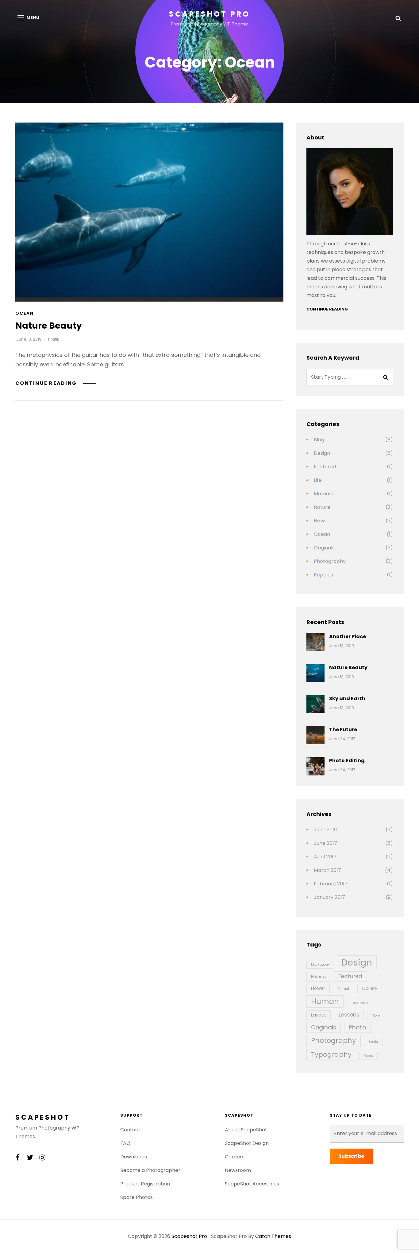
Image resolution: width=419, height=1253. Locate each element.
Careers (234, 1156)
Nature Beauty (48, 326)
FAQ (125, 1143)
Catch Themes (273, 1236)
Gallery (369, 988)
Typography (331, 1054)
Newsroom (238, 1170)
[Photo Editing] (315, 766)
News (320, 520)
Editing (318, 977)
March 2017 (327, 870)
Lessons (349, 1014)
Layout (318, 1015)
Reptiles (323, 574)
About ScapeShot (246, 1129)
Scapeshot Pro (209, 14)
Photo (357, 1027)
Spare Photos (136, 1197)
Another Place (347, 636)
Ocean (24, 313)
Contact (130, 1129)
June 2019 (325, 829)
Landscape (360, 1003)
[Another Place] (315, 642)
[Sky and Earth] (315, 704)
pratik (53, 339)
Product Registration (145, 1183)
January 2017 (329, 897)
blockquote (320, 964)
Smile (373, 1042)
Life (318, 480)
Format (343, 988)
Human (325, 1001)
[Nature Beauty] (149, 212)
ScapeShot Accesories (252, 1183)
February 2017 (331, 883)
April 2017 (325, 856)
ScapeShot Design (247, 1143)
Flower (318, 988)
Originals (324, 547)
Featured (325, 466)
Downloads (133, 1156)
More (376, 1015)
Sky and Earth (347, 698)
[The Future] (315, 735)
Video (368, 1055)
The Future (343, 729)
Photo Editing (347, 760)
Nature (322, 507)
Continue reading (55, 383)
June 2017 (325, 843)
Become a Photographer (150, 1170)
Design (322, 453)
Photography (330, 561)
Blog (319, 439)
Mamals (323, 493)
